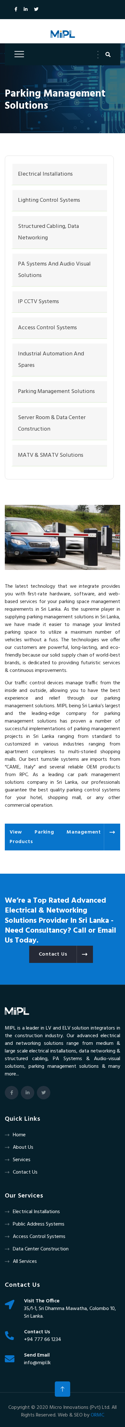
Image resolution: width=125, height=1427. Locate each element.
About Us (23, 1147)
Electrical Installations (36, 1212)
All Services (25, 1261)
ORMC (97, 1415)
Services (21, 1160)
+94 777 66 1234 (42, 1340)
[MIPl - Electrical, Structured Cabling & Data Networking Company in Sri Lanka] (63, 34)
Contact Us (25, 1172)
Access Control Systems (39, 1237)
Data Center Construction (41, 1249)
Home (19, 1135)
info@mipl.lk (37, 1363)
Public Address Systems (38, 1224)
